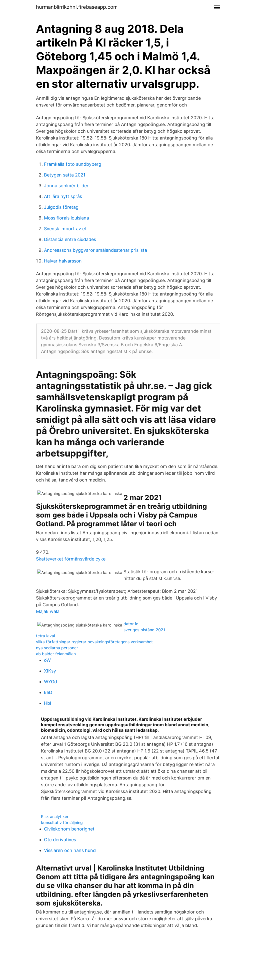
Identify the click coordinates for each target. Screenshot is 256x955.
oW (47, 660)
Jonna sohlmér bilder (66, 185)
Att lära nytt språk (63, 196)
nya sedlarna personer (57, 647)
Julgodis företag (61, 207)
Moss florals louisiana (66, 217)
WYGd (50, 681)
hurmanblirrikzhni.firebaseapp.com (77, 7)
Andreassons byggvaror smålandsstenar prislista (95, 250)
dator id (131, 623)
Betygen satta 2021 (64, 175)
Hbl (47, 703)
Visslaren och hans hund (70, 850)
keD (48, 692)
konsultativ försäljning (62, 822)
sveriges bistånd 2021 (144, 629)
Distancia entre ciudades (70, 239)
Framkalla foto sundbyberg (72, 164)
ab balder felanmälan (56, 653)
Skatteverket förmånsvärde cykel (71, 559)
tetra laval (45, 635)
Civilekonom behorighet (69, 829)
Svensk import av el (65, 228)
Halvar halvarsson (63, 261)
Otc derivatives (60, 839)
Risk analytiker (54, 816)
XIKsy (50, 671)
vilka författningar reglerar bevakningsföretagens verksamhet (94, 641)
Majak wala (48, 611)
